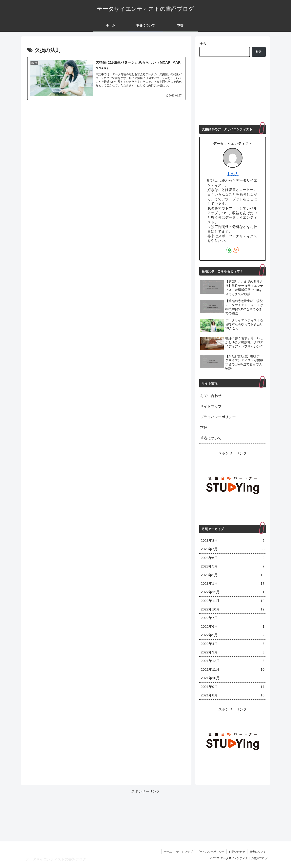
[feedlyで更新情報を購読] (229, 250)
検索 (202, 44)
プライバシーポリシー (218, 417)
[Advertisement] (106, 138)
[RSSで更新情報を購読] (236, 250)
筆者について (211, 438)
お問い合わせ (211, 396)
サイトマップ (211, 406)
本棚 (203, 427)
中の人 (233, 174)
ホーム (168, 851)
